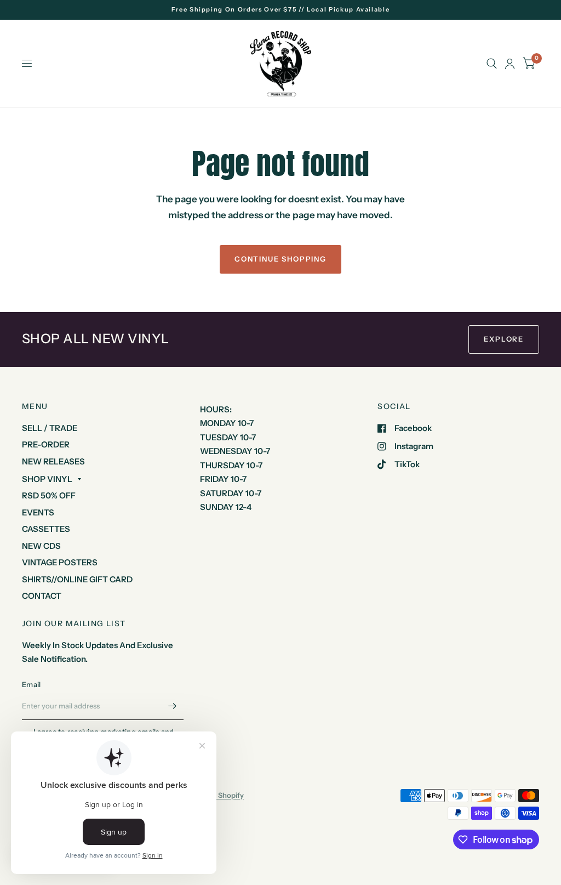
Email (31, 684)
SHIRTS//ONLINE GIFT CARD (77, 579)
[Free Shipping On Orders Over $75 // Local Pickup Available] (280, 9)
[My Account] (510, 63)
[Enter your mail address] (173, 705)
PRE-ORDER (46, 444)
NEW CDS (41, 546)
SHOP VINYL (47, 479)
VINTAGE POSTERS (60, 562)
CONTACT (41, 596)
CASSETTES (46, 529)
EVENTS (38, 512)
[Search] (492, 63)
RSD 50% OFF (49, 495)
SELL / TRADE (49, 428)
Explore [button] (504, 338)
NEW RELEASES (53, 461)
